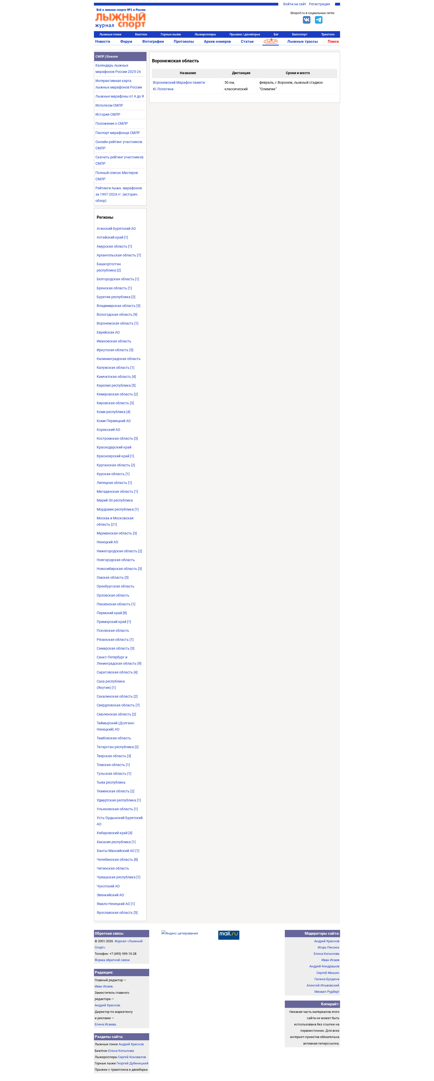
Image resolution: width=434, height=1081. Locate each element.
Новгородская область (116, 560)
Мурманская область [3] (117, 533)
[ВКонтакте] (306, 20)
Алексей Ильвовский (323, 985)
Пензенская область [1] (116, 604)
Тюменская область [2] (115, 791)
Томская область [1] (113, 765)
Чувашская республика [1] (118, 877)
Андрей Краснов (107, 1005)
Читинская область (113, 868)
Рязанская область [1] (115, 640)
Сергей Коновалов (132, 1057)
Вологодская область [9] (117, 314)
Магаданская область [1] (117, 491)
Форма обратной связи (112, 960)
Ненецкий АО (107, 542)
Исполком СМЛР (109, 105)
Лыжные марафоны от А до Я (119, 96)
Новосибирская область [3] (119, 569)
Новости (102, 41)
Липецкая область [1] (114, 483)
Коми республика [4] (113, 412)
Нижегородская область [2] (119, 551)
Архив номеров (217, 41)
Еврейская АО (108, 332)
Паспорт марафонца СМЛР (117, 133)
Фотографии (153, 41)
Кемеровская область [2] (117, 394)
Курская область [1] (113, 474)
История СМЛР (107, 114)
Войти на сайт (294, 4)
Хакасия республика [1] (116, 842)
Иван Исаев (104, 986)
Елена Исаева (105, 1024)
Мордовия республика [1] (118, 509)
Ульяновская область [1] (117, 809)
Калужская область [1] (115, 368)
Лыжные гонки (110, 34)
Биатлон (141, 34)
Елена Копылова (121, 1051)
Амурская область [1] (114, 246)
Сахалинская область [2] (117, 696)
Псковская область (113, 630)
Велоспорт (299, 34)
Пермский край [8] (112, 613)
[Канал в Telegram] (318, 20)
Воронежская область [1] (117, 323)
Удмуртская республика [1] (119, 800)
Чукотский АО (108, 886)
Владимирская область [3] (118, 306)
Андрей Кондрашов (324, 966)
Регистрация (319, 4)
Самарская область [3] (115, 648)
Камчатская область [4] (116, 377)
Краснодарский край (114, 447)
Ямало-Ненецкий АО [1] (116, 904)
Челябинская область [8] (117, 860)
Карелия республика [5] (116, 385)
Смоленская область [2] (116, 714)
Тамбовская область (114, 738)
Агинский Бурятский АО (116, 229)
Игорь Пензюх (328, 947)
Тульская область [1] (114, 774)
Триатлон (328, 34)
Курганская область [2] (116, 465)
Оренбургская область (115, 586)
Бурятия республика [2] (116, 297)
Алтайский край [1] (112, 237)
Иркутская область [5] (115, 350)
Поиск (333, 41)
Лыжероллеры (205, 34)
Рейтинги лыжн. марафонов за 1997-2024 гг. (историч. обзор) (118, 194)
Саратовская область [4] (117, 672)
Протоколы (184, 41)
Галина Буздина (326, 979)
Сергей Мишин (327, 973)
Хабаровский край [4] (114, 833)
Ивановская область (114, 341)
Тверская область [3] (114, 756)
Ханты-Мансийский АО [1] (118, 851)
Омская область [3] (113, 577)
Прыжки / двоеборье (245, 34)
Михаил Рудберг (326, 992)
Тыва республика (111, 782)
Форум (126, 41)
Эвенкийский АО (110, 895)
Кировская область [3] (115, 403)
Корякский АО (108, 430)
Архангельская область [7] (119, 255)
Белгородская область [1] (118, 279)
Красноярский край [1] (115, 456)
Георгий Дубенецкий (132, 1063)
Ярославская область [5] (117, 913)
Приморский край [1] (114, 622)
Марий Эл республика (115, 500)
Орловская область (113, 595)
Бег (276, 34)
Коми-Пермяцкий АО (114, 421)
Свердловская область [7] (118, 705)
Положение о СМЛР (111, 123)
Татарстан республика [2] (118, 747)
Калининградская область (119, 359)
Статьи (247, 41)
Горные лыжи (171, 34)
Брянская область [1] (114, 288)
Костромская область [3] (117, 438)
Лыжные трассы (302, 41)
